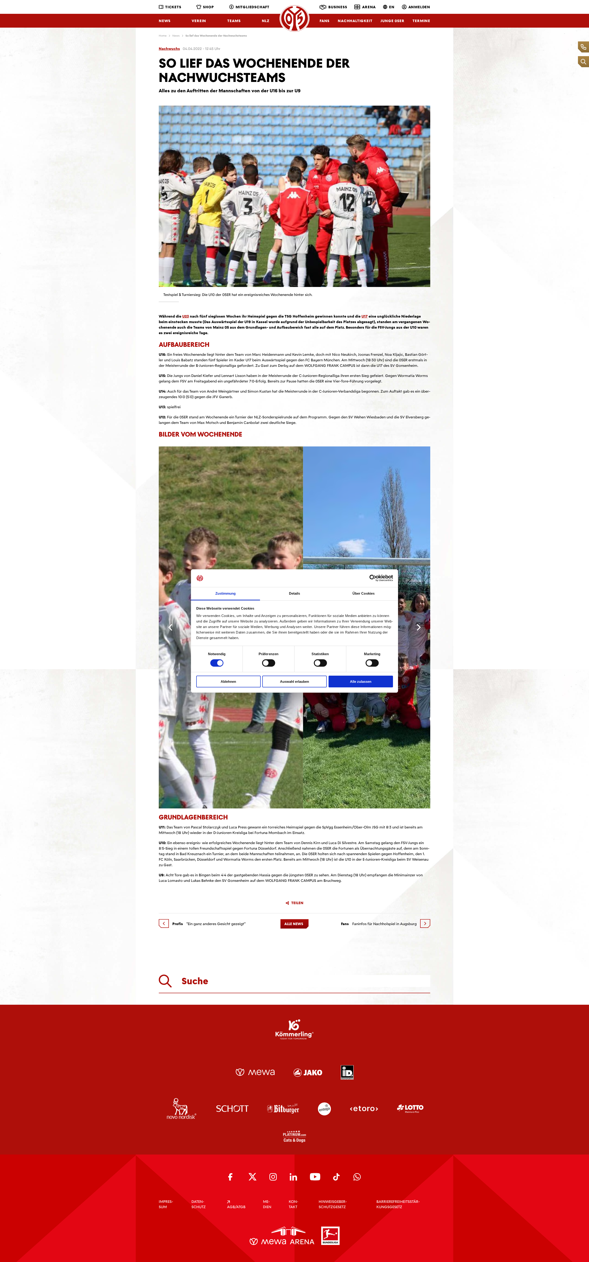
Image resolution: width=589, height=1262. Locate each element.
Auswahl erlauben (294, 681)
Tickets (173, 7)
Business (337, 7)
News (164, 20)
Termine (421, 20)
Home (163, 36)
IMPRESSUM (166, 1204)
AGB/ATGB (236, 1206)
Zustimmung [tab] (225, 593)
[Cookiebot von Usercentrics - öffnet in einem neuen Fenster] (373, 578)
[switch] (268, 663)
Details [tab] (294, 593)
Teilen (297, 903)
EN (392, 7)
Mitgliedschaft (252, 7)
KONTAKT (293, 1204)
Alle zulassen (360, 681)
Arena (369, 7)
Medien (267, 1204)
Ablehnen (228, 681)
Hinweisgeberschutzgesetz (333, 1204)
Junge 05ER (392, 20)
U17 (364, 316)
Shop (208, 7)
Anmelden (419, 7)
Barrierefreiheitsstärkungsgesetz (398, 1204)
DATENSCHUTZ (198, 1204)
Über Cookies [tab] (363, 593)
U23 (185, 316)
